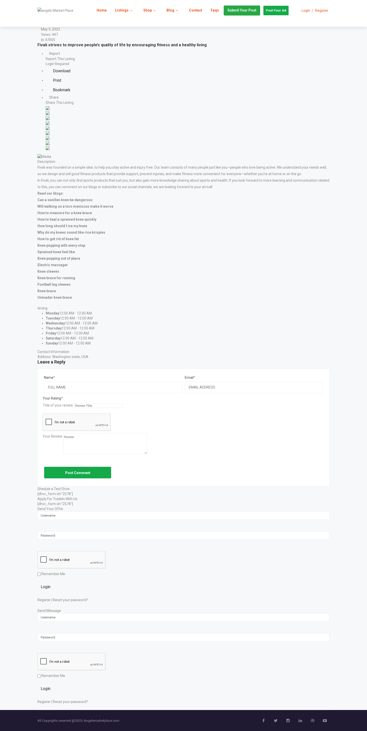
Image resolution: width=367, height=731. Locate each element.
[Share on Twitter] (48, 113)
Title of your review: (58, 405)
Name (48, 378)
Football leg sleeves (54, 284)
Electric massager (52, 265)
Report (54, 54)
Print (56, 80)
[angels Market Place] (55, 10)
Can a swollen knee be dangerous (65, 200)
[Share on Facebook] (48, 108)
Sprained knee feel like (56, 252)
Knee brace (46, 291)
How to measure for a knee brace (64, 213)
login (306, 11)
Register (321, 11)
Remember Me (53, 574)
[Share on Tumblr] (48, 138)
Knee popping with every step (61, 245)
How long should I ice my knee (62, 226)
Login (45, 586)
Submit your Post (241, 10)
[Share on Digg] (48, 123)
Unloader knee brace (54, 297)
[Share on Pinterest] (48, 133)
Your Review (52, 436)
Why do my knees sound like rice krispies (71, 232)
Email (189, 378)
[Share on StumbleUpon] (48, 143)
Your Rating (52, 398)
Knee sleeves (48, 271)
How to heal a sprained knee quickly (66, 219)
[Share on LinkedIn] (48, 118)
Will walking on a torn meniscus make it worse (75, 206)
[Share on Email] (48, 148)
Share (53, 97)
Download (61, 71)
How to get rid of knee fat (58, 239)
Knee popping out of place (58, 258)
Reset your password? (70, 600)
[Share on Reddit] (48, 128)
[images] (44, 156)
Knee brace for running (56, 278)
